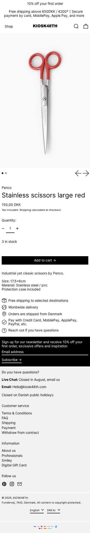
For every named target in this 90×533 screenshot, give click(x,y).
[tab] (2, 173)
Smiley (7, 460)
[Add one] (17, 229)
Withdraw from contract (20, 432)
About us (9, 450)
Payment (9, 428)
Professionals (12, 455)
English (35, 510)
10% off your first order (45, 3)
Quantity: (9, 220)
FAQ (5, 418)
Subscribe (10, 360)
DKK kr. (52, 510)
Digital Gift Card (14, 465)
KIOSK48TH (20, 497)
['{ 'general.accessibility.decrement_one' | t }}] (3, 229)
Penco (7, 187)
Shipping (25, 210)
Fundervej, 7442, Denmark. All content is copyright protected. (41, 502)
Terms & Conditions (17, 413)
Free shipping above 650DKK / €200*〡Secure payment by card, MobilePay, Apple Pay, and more (44, 13)
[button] (76, 26)
